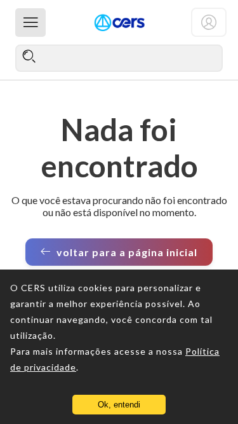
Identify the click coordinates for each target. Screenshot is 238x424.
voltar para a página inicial (126, 252)
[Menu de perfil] (208, 22)
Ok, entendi (119, 404)
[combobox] (119, 57)
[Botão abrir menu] (30, 22)
